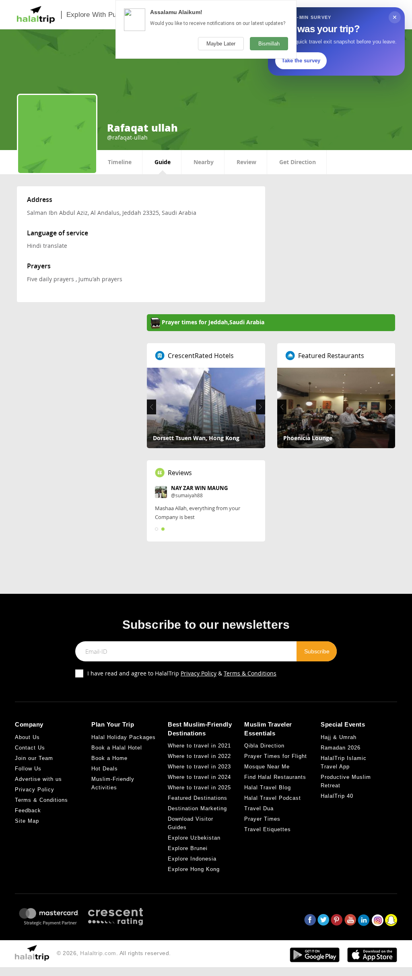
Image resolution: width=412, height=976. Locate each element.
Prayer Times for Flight (275, 756)
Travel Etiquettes (267, 829)
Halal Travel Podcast (272, 798)
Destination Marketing (197, 808)
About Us (27, 737)
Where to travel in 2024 (199, 777)
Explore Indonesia (192, 859)
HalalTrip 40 (337, 796)
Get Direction (297, 162)
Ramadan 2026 (340, 748)
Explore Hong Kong (194, 869)
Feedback (28, 810)
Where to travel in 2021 (199, 746)
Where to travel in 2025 (199, 788)
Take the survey (301, 61)
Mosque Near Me (267, 767)
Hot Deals (104, 769)
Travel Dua (259, 808)
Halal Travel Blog (267, 788)
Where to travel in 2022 (199, 756)
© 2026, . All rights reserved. (114, 953)
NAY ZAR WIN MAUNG (199, 488)
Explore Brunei (188, 848)
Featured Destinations (197, 798)
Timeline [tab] (120, 162)
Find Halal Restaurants (275, 777)
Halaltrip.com (98, 953)
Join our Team (34, 758)
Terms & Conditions (250, 673)
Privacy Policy (198, 673)
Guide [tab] (162, 162)
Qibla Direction (264, 746)
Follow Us (28, 769)
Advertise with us (38, 779)
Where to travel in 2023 (199, 767)
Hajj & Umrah (338, 737)
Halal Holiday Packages (123, 737)
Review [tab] (246, 162)
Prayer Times (262, 819)
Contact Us (30, 748)
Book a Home (109, 758)
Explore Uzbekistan (194, 838)
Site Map (27, 821)
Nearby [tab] (204, 162)
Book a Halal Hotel (116, 748)
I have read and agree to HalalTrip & (181, 673)
